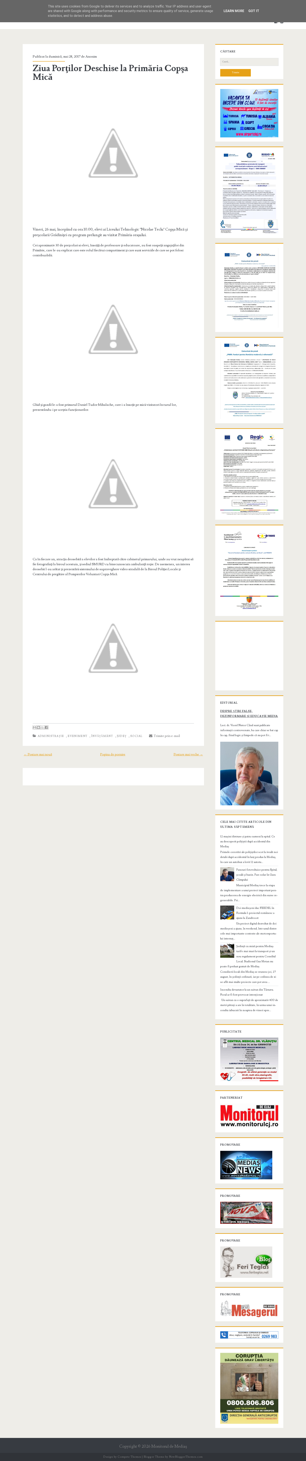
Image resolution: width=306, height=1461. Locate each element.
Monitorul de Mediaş (169, 1446)
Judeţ (122, 736)
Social (136, 736)
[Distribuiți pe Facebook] (46, 727)
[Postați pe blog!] (38, 727)
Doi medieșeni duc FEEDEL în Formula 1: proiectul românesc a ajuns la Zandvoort (255, 913)
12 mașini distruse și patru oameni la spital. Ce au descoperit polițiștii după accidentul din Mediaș (247, 841)
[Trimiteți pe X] (42, 727)
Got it (253, 11)
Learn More (234, 11)
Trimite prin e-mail (166, 736)
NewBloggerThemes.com (186, 1457)
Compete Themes (129, 1457)
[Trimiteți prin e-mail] (34, 727)
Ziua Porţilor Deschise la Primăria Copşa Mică (110, 73)
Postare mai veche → (188, 754)
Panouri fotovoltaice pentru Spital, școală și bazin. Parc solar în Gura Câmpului (256, 874)
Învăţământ (102, 736)
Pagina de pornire (112, 754)
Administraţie (51, 736)
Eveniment (77, 736)
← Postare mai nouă (38, 754)
